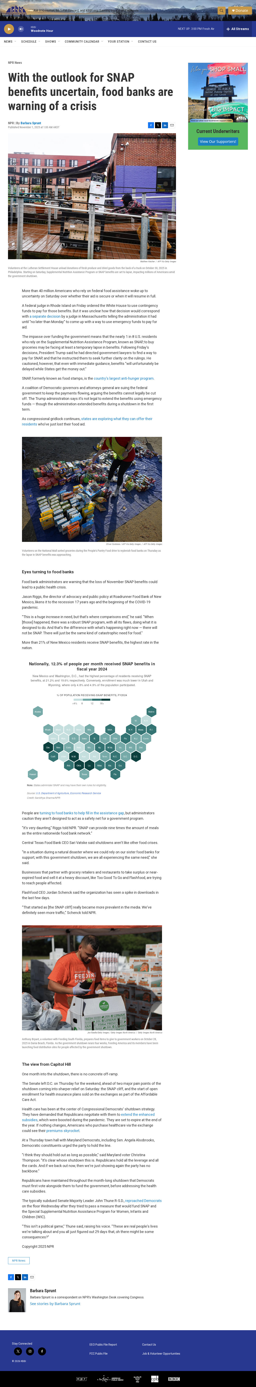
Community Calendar (82, 41)
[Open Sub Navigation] (15, 41)
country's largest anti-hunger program (123, 378)
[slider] (27, 29)
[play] (9, 29)
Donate (242, 10)
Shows (50, 41)
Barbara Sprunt (31, 123)
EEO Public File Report (103, 1344)
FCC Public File (99, 1353)
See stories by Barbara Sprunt (55, 1303)
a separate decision (45, 316)
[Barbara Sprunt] (17, 1300)
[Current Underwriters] (218, 92)
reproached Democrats (143, 1201)
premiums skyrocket (62, 1131)
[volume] (21, 29)
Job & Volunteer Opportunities (161, 1353)
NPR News (15, 63)
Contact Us (147, 41)
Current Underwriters (218, 131)
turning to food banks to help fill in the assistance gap (81, 813)
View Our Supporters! (218, 141)
